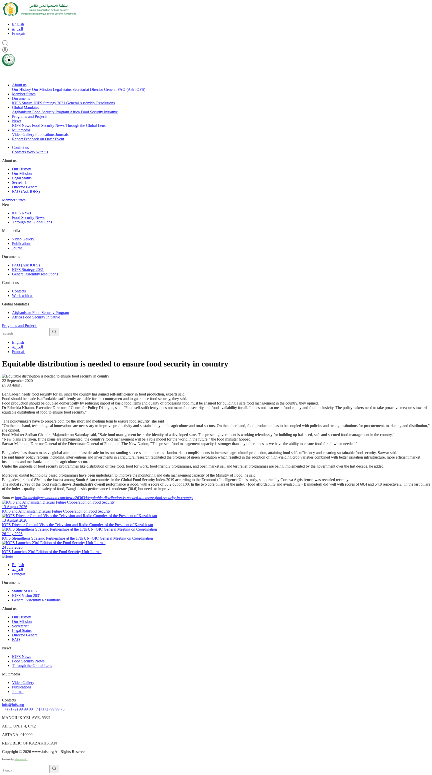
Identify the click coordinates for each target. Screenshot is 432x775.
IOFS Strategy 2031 (50, 103)
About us (19, 85)
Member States (24, 94)
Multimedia (21, 130)
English (18, 24)
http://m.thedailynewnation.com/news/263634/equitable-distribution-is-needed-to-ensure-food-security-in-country (104, 498)
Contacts (19, 152)
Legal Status (22, 178)
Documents (21, 98)
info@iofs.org (13, 704)
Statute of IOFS (24, 591)
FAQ (16, 639)
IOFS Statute (23, 103)
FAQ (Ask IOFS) (131, 89)
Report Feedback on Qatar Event (38, 139)
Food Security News (49, 125)
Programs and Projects (29, 116)
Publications (45, 134)
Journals (62, 134)
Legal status (62, 89)
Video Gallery (23, 134)
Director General (104, 89)
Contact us (20, 147)
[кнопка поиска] (54, 332)
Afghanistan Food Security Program (41, 112)
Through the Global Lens (86, 125)
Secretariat (81, 89)
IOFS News (22, 125)
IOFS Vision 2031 (26, 595)
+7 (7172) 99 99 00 (17, 709)
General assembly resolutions (35, 274)
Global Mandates (25, 107)
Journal (18, 248)
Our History (22, 89)
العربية (17, 29)
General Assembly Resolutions (90, 103)
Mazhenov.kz (21, 759)
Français (18, 33)
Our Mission (42, 89)
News (16, 121)
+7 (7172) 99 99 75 (49, 709)
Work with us (37, 152)
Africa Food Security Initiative (94, 112)
